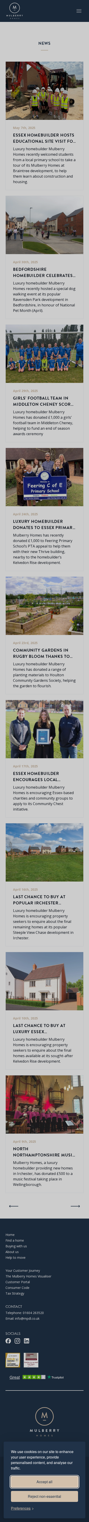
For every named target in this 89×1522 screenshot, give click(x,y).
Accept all (44, 1481)
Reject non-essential (44, 1496)
